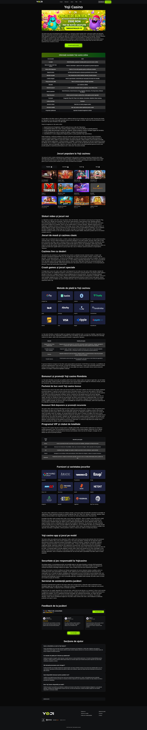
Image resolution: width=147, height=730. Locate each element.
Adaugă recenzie (98, 611)
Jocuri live (64, 166)
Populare (48, 166)
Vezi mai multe (73, 632)
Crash (80, 166)
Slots (97, 166)
